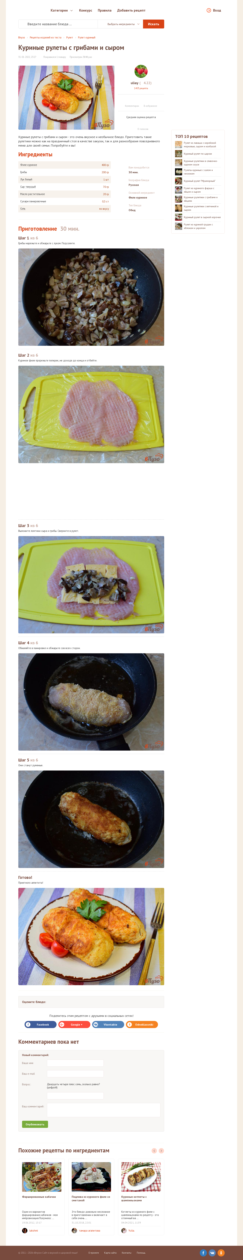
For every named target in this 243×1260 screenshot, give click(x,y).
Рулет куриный (86, 37)
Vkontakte (110, 1024)
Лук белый (26, 179)
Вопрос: (26, 1084)
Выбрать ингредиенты (121, 24)
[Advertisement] (91, 491)
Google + (76, 1024)
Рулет (69, 37)
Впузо (21, 37)
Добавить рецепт (131, 10)
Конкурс (85, 10)
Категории (59, 10)
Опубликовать (35, 1124)
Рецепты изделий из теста (45, 37)
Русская (134, 185)
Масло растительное (32, 194)
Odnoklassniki (144, 1024)
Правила (105, 10)
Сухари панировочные (33, 201)
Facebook (43, 1024)
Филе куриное (28, 164)
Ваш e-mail (28, 1073)
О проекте (93, 1252)
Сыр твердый (28, 186)
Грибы (23, 172)
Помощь (141, 1252)
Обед (132, 210)
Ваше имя (27, 1063)
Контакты (126, 1252)
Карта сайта (110, 1252)
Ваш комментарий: (33, 1106)
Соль (22, 208)
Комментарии (132, 105)
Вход (217, 10)
